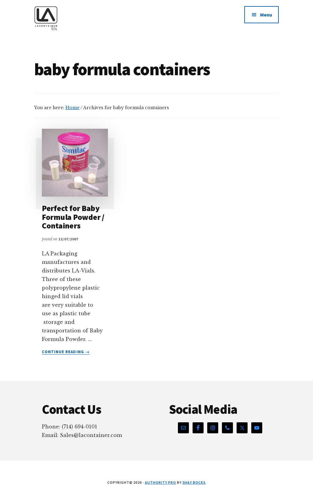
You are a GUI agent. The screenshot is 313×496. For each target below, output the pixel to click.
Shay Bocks (194, 482)
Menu (266, 15)
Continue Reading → (66, 352)
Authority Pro (160, 482)
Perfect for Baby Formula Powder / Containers (73, 217)
